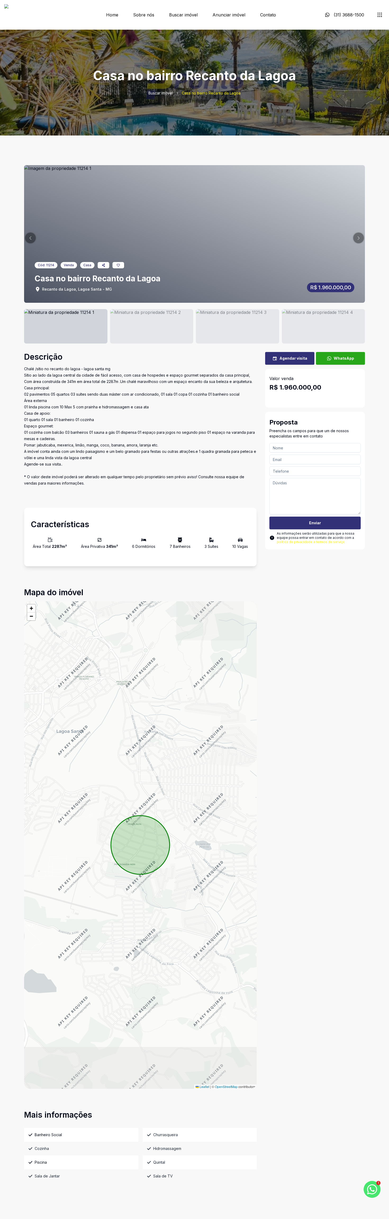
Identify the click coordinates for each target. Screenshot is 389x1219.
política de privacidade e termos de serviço (311, 542)
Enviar (315, 523)
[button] (30, 238)
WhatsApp (344, 358)
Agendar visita (293, 358)
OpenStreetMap (226, 1086)
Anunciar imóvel (228, 14)
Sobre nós (143, 14)
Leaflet (204, 1086)
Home (112, 14)
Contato (268, 14)
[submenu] (380, 14)
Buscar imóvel (183, 14)
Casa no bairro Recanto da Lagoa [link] (211, 93)
